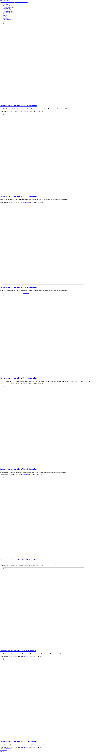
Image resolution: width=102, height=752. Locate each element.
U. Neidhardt (26, 111)
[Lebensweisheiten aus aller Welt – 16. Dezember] (43, 284)
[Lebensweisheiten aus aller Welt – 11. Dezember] (43, 465)
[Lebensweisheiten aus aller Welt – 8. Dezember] (43, 647)
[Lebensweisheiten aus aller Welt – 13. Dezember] (43, 375)
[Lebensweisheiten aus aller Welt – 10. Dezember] (43, 556)
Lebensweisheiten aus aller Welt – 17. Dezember (18, 196)
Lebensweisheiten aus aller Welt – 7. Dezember (18, 742)
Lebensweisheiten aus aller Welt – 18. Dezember (18, 106)
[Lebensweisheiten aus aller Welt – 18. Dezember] (43, 102)
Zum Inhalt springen (5, 0)
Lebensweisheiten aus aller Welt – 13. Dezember (18, 378)
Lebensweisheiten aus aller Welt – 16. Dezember (18, 287)
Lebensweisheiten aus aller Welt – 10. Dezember (18, 560)
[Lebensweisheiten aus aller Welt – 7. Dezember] (43, 738)
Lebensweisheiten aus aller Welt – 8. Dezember (18, 651)
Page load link (3, 750)
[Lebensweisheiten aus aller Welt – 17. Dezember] (43, 193)
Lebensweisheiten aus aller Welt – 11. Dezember (18, 469)
